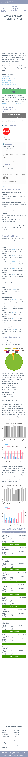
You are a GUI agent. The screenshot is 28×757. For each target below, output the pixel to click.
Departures (5, 734)
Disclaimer (18, 752)
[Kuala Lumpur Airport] (3, 10)
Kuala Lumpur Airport (15, 8)
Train (15, 741)
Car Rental (5, 745)
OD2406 (14, 329)
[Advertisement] (14, 37)
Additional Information (8, 78)
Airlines (4, 739)
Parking (4, 743)
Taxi (15, 736)
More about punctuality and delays (12, 103)
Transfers (16, 734)
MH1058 (14, 318)
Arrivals (4, 732)
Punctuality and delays (8, 82)
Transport (17, 732)
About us (14, 753)
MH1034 (14, 299)
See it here (15, 122)
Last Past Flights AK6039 (9, 84)
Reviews (4, 747)
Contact (23, 752)
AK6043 (14, 262)
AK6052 (14, 274)
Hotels (16, 743)
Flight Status (5, 76)
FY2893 (14, 289)
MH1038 (14, 306)
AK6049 (14, 268)
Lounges (16, 745)
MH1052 (14, 312)
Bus (15, 739)
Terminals (17, 730)
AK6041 (14, 255)
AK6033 (14, 249)
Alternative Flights (7, 80)
